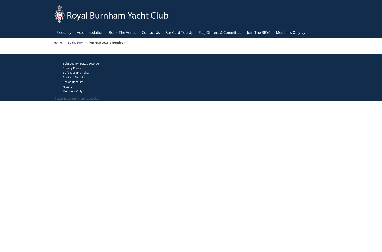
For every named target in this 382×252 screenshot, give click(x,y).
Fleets (61, 32)
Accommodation (90, 32)
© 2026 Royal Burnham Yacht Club (76, 98)
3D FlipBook (75, 42)
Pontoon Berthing (74, 77)
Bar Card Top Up (179, 32)
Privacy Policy (72, 68)
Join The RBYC (259, 32)
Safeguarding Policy (76, 73)
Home (58, 42)
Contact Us (151, 32)
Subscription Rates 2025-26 (81, 63)
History (67, 86)
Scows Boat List (73, 82)
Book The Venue (123, 32)
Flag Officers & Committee (220, 32)
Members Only (288, 32)
